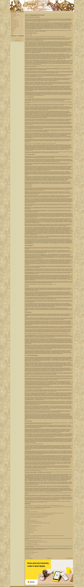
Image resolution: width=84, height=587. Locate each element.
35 (25, 556)
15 (25, 525)
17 (25, 528)
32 (28, 451)
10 (25, 518)
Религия (12, 18)
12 (25, 521)
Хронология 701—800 (14, 22)
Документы (13, 29)
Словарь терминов (14, 27)
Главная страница (13, 12)
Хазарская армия (13, 16)
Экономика (12, 17)
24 (25, 538)
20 (42, 346)
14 (27, 174)
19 (25, 531)
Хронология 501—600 (14, 20)
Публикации (13, 30)
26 (25, 541)
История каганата (13, 13)
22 (25, 535)
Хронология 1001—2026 (15, 26)
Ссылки (12, 31)
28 (40, 427)
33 (25, 553)
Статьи (12, 32)
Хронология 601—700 (14, 21)
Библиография (13, 28)
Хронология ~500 (14, 19)
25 (25, 540)
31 (25, 550)
